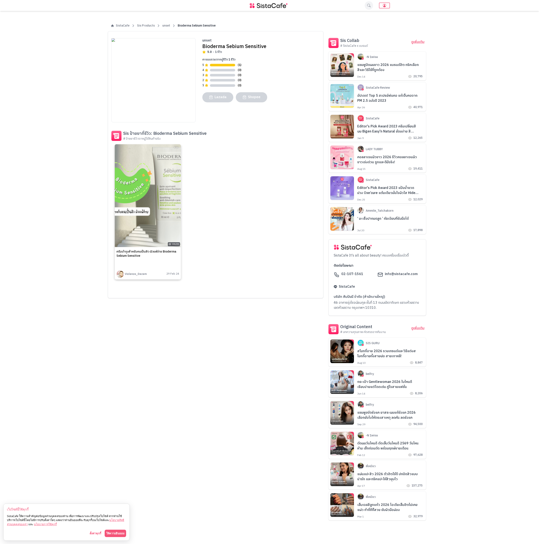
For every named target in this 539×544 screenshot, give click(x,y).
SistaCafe (122, 26)
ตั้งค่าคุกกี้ (95, 533)
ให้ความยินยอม (115, 533)
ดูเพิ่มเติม (417, 42)
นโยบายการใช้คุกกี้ (45, 524)
